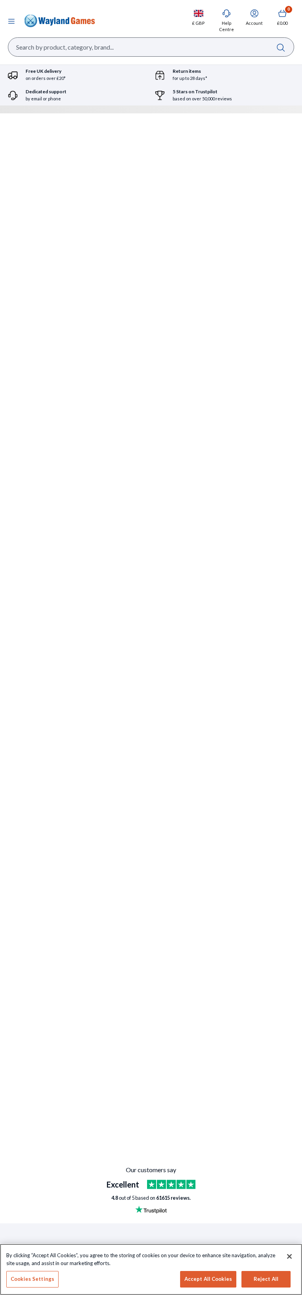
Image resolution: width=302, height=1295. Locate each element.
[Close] (289, 1256)
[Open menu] (11, 21)
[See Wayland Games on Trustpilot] (171, 1184)
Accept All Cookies (208, 1279)
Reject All (266, 1279)
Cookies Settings (32, 1279)
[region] (151, 1269)
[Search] (280, 47)
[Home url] (59, 21)
